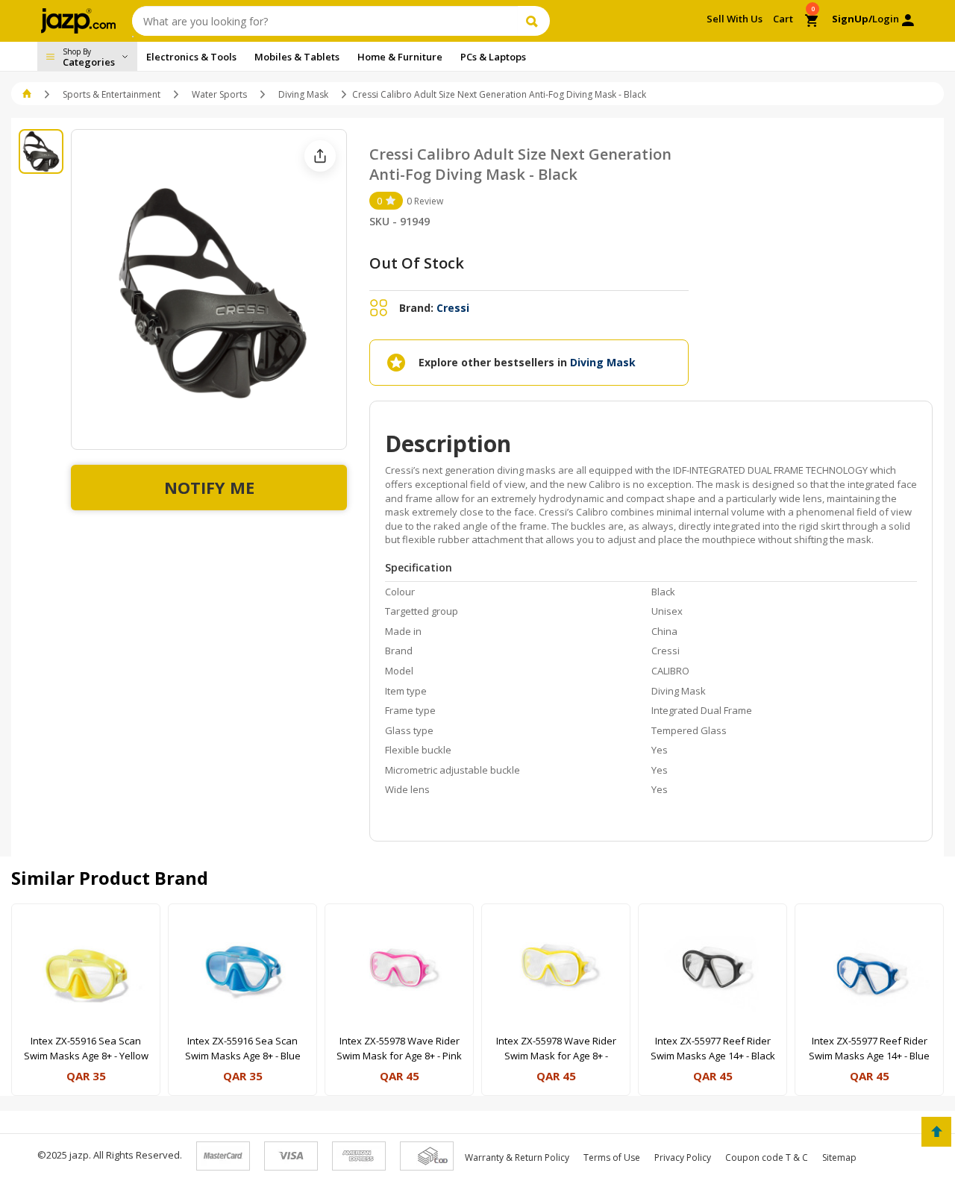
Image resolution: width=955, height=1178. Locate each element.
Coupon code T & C (766, 1157)
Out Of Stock (416, 263)
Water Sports (219, 94)
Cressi (452, 308)
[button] (28, 94)
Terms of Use (611, 1157)
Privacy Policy (682, 1157)
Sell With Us (735, 18)
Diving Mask (303, 94)
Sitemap (839, 1157)
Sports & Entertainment (111, 94)
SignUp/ (852, 18)
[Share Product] (320, 156)
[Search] (534, 21)
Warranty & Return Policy (517, 1157)
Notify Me (209, 487)
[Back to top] (936, 1132)
